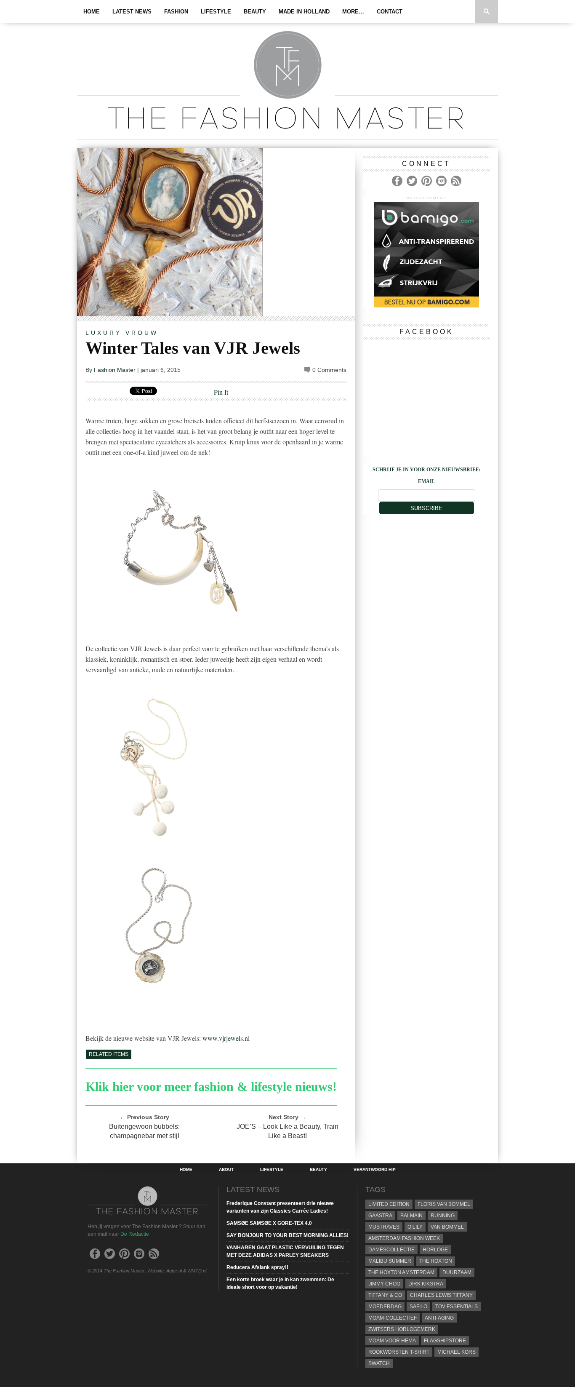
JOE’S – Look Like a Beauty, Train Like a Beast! (287, 1131)
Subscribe (426, 508)
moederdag (385, 1306)
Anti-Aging (439, 1318)
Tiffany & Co (385, 1295)
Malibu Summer (389, 1261)
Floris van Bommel (444, 1204)
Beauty (255, 11)
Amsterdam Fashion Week (404, 1238)
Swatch (379, 1363)
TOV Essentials (456, 1306)
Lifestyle (216, 11)
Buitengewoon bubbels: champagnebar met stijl (144, 1131)
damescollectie (391, 1250)
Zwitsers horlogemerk (401, 1329)
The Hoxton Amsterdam (401, 1272)
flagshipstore (445, 1341)
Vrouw (141, 332)
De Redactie (134, 1234)
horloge (435, 1250)
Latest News (132, 11)
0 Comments (329, 369)
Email (426, 481)
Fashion (176, 11)
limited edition (389, 1204)
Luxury (103, 332)
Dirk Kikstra (425, 1284)
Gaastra (380, 1216)
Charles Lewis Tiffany (441, 1295)
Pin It (221, 392)
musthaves (383, 1227)
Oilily (415, 1227)
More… (353, 11)
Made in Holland (304, 11)
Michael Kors (456, 1352)
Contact (389, 11)
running (443, 1216)
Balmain (411, 1216)
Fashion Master (115, 369)
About (226, 1170)
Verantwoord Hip (375, 1170)
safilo (418, 1306)
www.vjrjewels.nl (226, 1038)
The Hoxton (435, 1261)
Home (91, 11)
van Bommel (447, 1227)
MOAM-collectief (392, 1318)
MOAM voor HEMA (392, 1341)
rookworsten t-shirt (398, 1352)
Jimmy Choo (384, 1284)
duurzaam (456, 1272)
